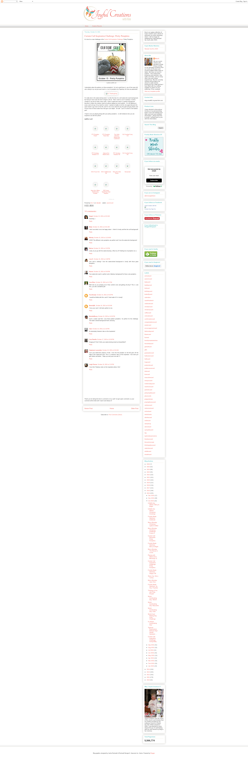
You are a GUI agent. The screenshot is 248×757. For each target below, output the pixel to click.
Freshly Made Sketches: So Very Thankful (153, 586)
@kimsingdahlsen (150, 196)
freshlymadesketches (151, 340)
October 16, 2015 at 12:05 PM (106, 316)
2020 (148, 480)
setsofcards (148, 414)
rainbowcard (148, 405)
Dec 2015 (151, 495)
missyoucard (148, 380)
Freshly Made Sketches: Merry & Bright (153, 545)
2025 (148, 466)
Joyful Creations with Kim (150, 205)
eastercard (148, 325)
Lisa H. (91, 259)
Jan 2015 (151, 666)
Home (86, 26)
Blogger (152, 753)
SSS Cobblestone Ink (106, 172)
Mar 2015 (151, 660)
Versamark (128, 172)
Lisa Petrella (93, 339)
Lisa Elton (92, 282)
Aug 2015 (151, 647)
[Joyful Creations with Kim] (145, 207)
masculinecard (149, 377)
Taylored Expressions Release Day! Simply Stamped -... (153, 631)
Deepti (91, 216)
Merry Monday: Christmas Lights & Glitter (153, 524)
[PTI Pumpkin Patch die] (106, 129)
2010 (148, 680)
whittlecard (148, 451)
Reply (90, 221)
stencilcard (148, 426)
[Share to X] (89, 206)
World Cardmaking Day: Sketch (152, 598)
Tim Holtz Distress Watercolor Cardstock (117, 136)
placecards (148, 396)
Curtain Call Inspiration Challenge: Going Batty (152, 639)
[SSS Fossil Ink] (95, 167)
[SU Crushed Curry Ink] (127, 148)
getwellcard (148, 346)
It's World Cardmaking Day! (152, 623)
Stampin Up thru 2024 (151, 49)
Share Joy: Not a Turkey (153, 576)
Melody (91, 237)
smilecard (147, 420)
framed (147, 337)
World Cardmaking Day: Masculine (153, 603)
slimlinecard (148, 417)
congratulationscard (151, 322)
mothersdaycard (150, 383)
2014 (148, 669)
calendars (148, 297)
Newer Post (88, 408)
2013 (148, 672)
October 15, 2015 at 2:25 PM (102, 248)
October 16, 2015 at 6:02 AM (104, 305)
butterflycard (148, 294)
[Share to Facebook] (91, 206)
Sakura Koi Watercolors (106, 153)
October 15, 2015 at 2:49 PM (102, 259)
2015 (148, 493)
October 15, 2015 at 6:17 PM (104, 282)
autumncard (110, 203)
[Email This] (85, 206)
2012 (148, 674)
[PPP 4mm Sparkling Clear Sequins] (106, 185)
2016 (148, 490)
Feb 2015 (151, 663)
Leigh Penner (93, 364)
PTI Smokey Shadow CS (95, 153)
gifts (146, 350)
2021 (148, 477)
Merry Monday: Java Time (152, 581)
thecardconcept (149, 442)
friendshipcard (149, 343)
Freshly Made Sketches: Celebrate (152, 518)
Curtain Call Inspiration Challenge (113, 39)
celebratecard (149, 303)
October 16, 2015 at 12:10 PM (101, 329)
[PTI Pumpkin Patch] (95, 129)
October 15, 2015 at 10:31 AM (101, 227)
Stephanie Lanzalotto (95, 350)
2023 (148, 472)
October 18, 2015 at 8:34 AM (110, 350)
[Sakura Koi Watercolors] (106, 148)
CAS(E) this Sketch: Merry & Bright (153, 504)
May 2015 (151, 655)
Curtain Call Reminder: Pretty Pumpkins (152, 538)
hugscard (147, 362)
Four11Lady (92, 295)
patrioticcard (148, 390)
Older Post (134, 408)
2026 (148, 464)
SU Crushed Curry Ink (127, 153)
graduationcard (149, 353)
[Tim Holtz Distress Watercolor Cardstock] (116, 129)
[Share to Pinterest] (93, 206)
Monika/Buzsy (93, 316)
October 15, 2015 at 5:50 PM (102, 271)
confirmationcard (150, 319)
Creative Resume (97, 26)
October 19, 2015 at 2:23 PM (106, 364)
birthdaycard (148, 291)
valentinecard (149, 448)
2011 (148, 677)
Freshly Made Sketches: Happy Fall (152, 571)
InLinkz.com (111, 199)
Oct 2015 (151, 501)
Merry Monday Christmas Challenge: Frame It (152, 531)
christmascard (149, 309)
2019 (148, 482)
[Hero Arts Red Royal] (116, 167)
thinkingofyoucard (150, 445)
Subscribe (154, 180)
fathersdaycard (149, 331)
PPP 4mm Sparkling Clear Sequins (106, 192)
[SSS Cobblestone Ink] (106, 167)
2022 (148, 474)
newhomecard (149, 386)
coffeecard (148, 313)
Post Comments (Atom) (115, 414)
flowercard (148, 334)
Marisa (91, 248)
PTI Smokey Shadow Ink (116, 153)
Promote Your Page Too (150, 209)
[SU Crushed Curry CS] (127, 129)
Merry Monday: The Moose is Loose (153, 550)
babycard (147, 282)
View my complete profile (152, 91)
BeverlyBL (92, 305)
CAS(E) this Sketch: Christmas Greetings (152, 511)
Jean (90, 329)
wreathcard (148, 454)
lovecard (147, 374)
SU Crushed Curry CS (127, 135)
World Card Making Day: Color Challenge (152, 616)
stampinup (148, 423)
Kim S (92, 203)
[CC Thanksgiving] (111, 93)
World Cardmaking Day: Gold (152, 609)
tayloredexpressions (151, 436)
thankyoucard (149, 439)
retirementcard (149, 408)
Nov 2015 (151, 498)
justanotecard (149, 365)
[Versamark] (127, 167)
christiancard (148, 306)
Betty (90, 227)
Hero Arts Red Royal (117, 172)
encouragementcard (151, 328)
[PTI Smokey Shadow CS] (95, 148)
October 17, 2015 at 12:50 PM (105, 339)
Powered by (149, 186)
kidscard (147, 371)
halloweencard (149, 356)
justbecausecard (150, 368)
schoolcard (148, 411)
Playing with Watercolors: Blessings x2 (152, 556)
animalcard (148, 276)
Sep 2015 (151, 645)
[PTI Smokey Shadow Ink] (116, 148)
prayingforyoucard (150, 402)
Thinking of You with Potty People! (152, 592)
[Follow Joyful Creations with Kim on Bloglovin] (153, 267)
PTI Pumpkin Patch (95, 135)
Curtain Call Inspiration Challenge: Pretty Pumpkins (152, 564)
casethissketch (149, 300)
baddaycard (148, 285)
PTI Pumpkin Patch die (106, 135)
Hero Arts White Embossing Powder (95, 192)
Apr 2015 (151, 658)
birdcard (147, 288)
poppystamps (149, 399)
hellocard (147, 359)
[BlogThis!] (87, 206)
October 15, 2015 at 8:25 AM (101, 216)
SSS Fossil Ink (95, 172)
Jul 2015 (151, 650)
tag (145, 433)
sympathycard (149, 430)
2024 (148, 469)
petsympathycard (150, 393)
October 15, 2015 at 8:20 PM (105, 295)
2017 (148, 488)
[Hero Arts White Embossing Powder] (95, 185)
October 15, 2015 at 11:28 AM (102, 237)
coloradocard (149, 316)
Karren (91, 271)
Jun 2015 (151, 653)
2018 (148, 485)
